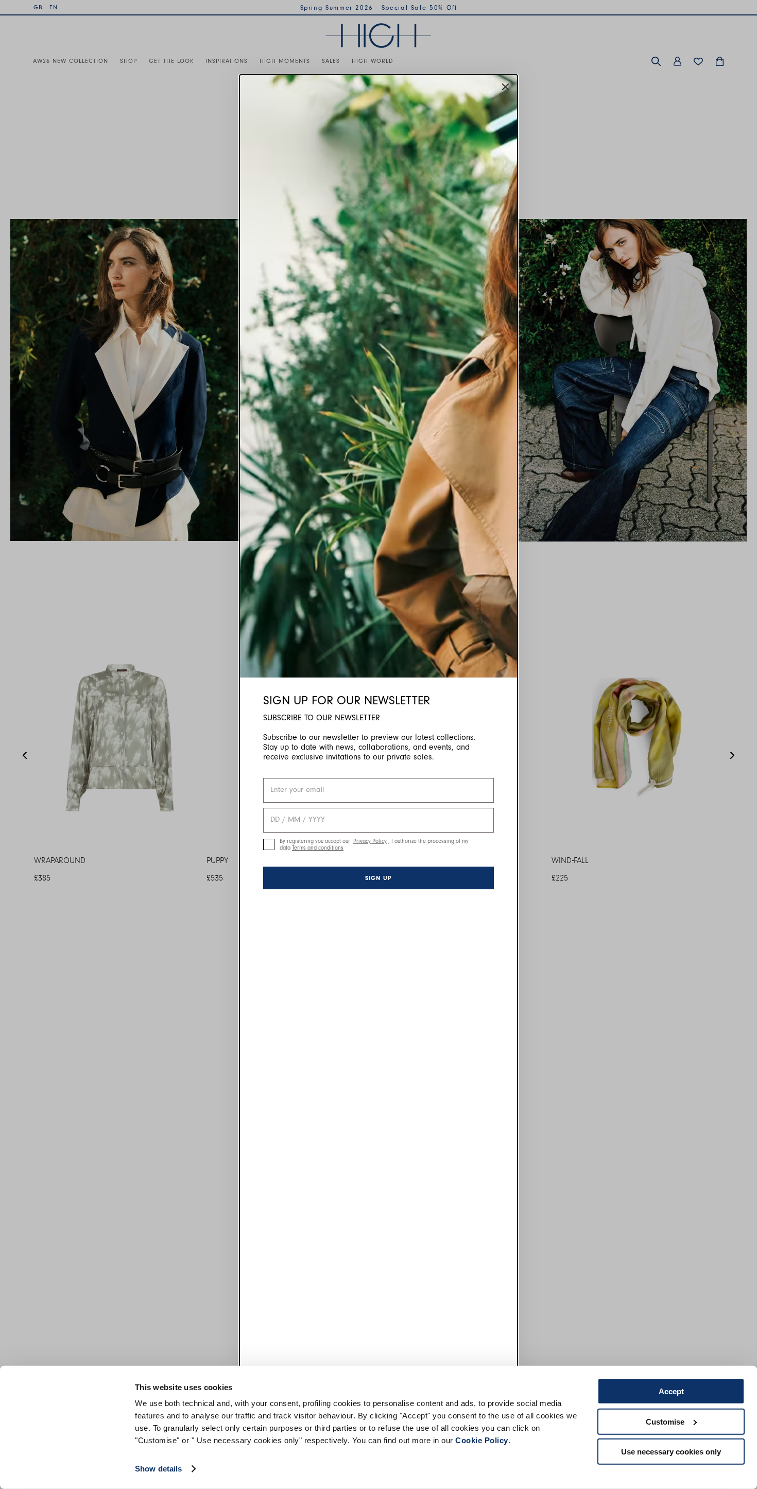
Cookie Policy (481, 1440)
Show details (158, 1468)
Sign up (378, 878)
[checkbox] (268, 844)
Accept (671, 1391)
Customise (665, 1421)
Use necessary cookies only (671, 1451)
